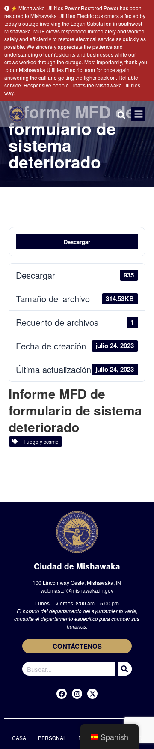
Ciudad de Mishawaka (77, 566)
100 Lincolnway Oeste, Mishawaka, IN (77, 582)
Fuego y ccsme (40, 441)
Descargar (77, 242)
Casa (19, 737)
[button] (138, 114)
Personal (52, 737)
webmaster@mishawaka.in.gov (77, 590)
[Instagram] (77, 694)
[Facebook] (61, 694)
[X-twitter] (92, 694)
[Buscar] (124, 669)
